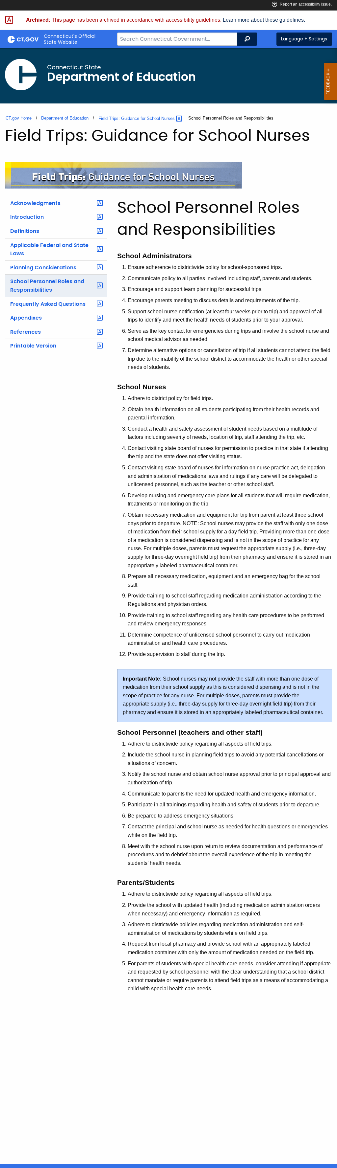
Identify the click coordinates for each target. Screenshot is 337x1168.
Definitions (24, 231)
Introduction (27, 217)
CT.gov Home (19, 118)
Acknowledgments (35, 203)
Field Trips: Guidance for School (137, 118)
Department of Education (65, 118)
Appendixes (26, 318)
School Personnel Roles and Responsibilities (47, 286)
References (25, 332)
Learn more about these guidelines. (264, 20)
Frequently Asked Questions (48, 304)
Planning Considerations (43, 267)
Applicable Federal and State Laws (49, 249)
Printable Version (33, 345)
